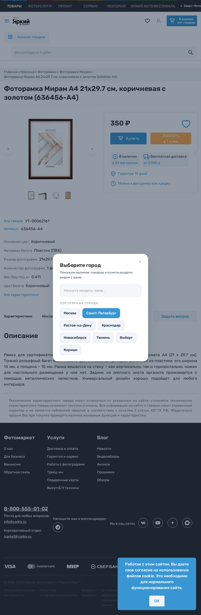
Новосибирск (75, 338)
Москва (70, 313)
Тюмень (103, 338)
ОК (157, 601)
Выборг (126, 338)
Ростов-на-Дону (78, 325)
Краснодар (111, 325)
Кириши (70, 350)
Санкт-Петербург (101, 313)
